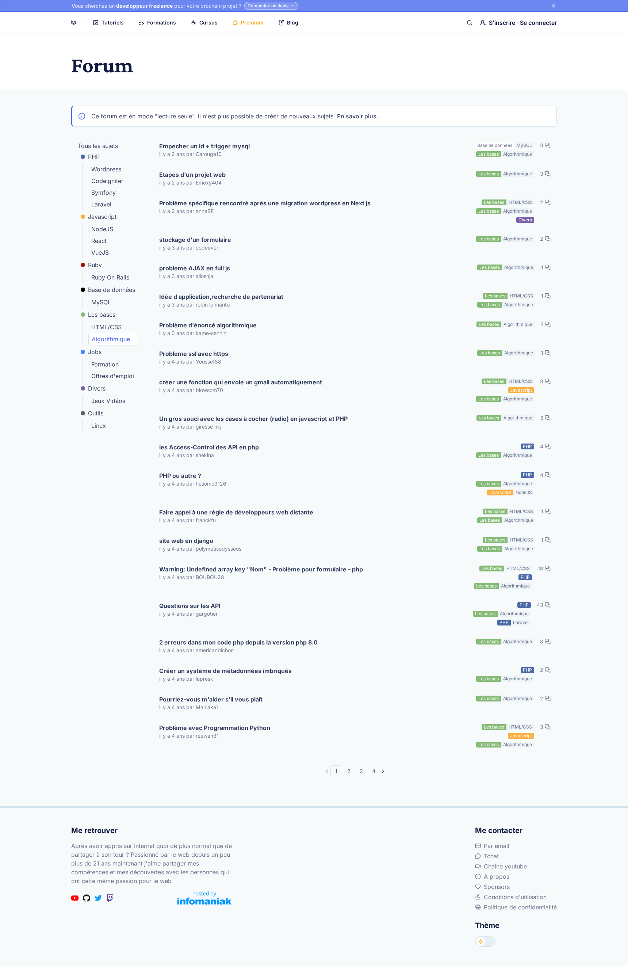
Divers (97, 388)
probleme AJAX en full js (194, 268)
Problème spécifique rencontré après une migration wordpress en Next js (265, 203)
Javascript (102, 216)
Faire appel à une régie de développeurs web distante (236, 512)
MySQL (101, 302)
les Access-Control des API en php (209, 447)
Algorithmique (111, 339)
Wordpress (106, 169)
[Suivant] (383, 771)
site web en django (186, 540)
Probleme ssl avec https (193, 353)
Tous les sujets (98, 145)
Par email (496, 845)
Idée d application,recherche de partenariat (221, 296)
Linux (98, 425)
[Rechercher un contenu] (469, 22)
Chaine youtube (505, 866)
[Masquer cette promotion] (553, 6)
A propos (496, 876)
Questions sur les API (190, 605)
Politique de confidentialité (520, 907)
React (99, 240)
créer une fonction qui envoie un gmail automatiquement (240, 382)
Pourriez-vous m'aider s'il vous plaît (211, 699)
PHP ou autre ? (180, 475)
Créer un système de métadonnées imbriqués (225, 670)
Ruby (95, 265)
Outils (95, 413)
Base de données (111, 289)
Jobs (95, 351)
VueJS (100, 252)
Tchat (491, 856)
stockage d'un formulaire (195, 239)
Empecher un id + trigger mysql (204, 146)
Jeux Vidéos (108, 400)
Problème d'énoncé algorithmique (208, 325)
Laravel (101, 204)
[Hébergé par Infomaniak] (204, 898)
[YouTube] (74, 898)
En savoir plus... (359, 116)
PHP (94, 156)
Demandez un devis (268, 5)
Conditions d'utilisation (515, 897)
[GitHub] (86, 898)
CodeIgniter (107, 181)
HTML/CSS (106, 327)
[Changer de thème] (485, 941)
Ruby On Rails (110, 277)
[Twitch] (110, 898)
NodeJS (102, 229)
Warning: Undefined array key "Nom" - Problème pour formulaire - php (261, 569)
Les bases (101, 314)
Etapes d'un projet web (192, 174)
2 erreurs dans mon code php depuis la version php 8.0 (238, 642)
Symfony (103, 192)
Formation (105, 364)
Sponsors (497, 886)
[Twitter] (98, 898)
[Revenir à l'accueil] (73, 22)
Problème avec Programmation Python (214, 727)
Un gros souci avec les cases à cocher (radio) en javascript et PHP (253, 418)
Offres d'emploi (112, 376)
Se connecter (538, 22)
